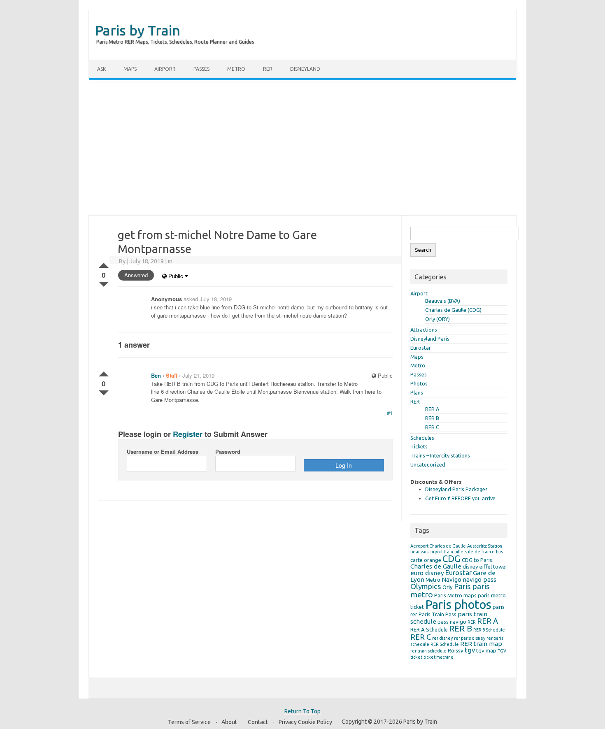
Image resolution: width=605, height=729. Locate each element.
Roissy (455, 650)
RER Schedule (444, 644)
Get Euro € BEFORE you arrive (460, 498)
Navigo (451, 579)
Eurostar (420, 348)
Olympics (425, 586)
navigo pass (479, 579)
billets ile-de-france (474, 551)
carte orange (425, 560)
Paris (462, 586)
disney (470, 566)
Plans (416, 392)
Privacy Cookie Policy (305, 722)
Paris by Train (137, 30)
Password (227, 451)
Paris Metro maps (455, 595)
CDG (451, 558)
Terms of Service (189, 722)
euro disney (427, 572)
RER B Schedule (489, 629)
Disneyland (305, 69)
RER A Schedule (429, 629)
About (229, 722)
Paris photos (458, 604)
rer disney (442, 638)
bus (499, 551)
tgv (470, 650)
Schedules (422, 438)
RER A (432, 409)
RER (267, 69)
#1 (390, 413)
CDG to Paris (477, 560)
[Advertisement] (302, 147)
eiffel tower (493, 566)
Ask (101, 69)
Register (187, 434)
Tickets (419, 446)
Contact (258, 722)
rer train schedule (428, 650)
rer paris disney (469, 638)
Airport (165, 69)
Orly (447, 587)
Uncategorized (427, 464)
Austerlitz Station (484, 545)
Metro (236, 69)
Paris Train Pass (437, 614)
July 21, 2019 (198, 375)
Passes (201, 69)
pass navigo (451, 622)
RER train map (481, 643)
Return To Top (302, 711)
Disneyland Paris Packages (456, 489)
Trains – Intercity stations (440, 455)
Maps (130, 69)
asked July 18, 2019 (208, 299)
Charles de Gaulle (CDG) (453, 310)
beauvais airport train (431, 551)
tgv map (486, 650)
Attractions (423, 329)
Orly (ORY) (437, 319)
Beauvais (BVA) (442, 301)
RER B (432, 418)
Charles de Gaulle (435, 566)
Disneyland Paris (429, 338)
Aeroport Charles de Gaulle (438, 545)
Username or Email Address (162, 451)
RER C (432, 427)
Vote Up (104, 264)
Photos (419, 383)
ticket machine (439, 657)
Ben (156, 375)
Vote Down (104, 283)
